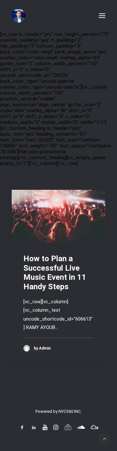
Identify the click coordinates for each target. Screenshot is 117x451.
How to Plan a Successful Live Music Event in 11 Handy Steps (54, 272)
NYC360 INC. (70, 411)
